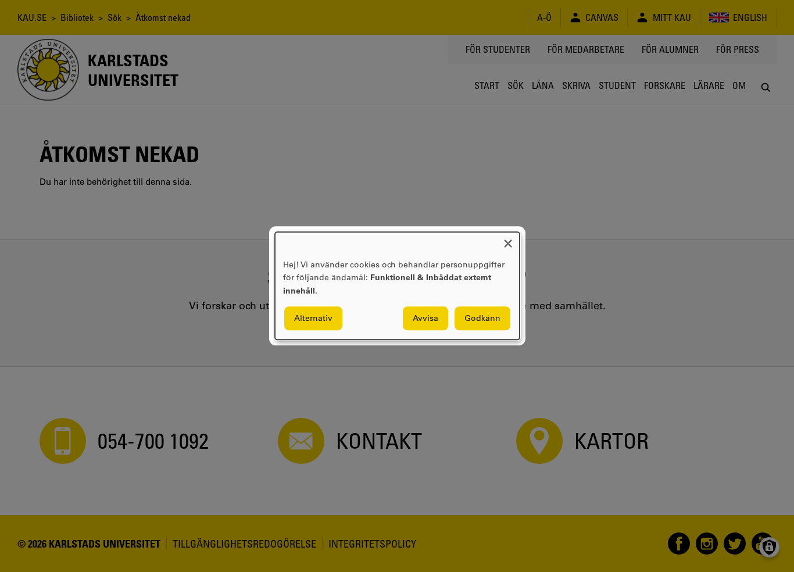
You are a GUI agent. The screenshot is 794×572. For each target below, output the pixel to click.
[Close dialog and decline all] (508, 239)
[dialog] (397, 285)
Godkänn (482, 318)
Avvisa (425, 318)
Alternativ (313, 318)
